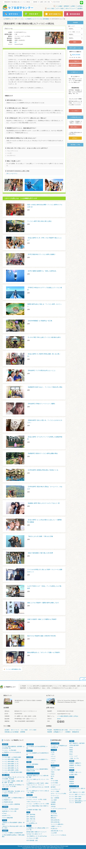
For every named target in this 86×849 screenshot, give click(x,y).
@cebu (59, 718)
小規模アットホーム (56, 826)
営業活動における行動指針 (12, 732)
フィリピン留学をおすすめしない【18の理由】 (37, 787)
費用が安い (54, 817)
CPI (15, 42)
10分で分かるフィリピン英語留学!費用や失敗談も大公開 (37, 769)
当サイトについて (71, 8)
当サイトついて (15, 729)
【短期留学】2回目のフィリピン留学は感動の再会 (42, 453)
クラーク (53, 756)
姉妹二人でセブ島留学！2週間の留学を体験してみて (43, 602)
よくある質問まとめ (31, 823)
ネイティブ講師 (55, 791)
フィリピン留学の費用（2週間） (10, 759)
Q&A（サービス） (31, 821)
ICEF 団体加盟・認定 (32, 840)
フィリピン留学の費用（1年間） (10, 770)
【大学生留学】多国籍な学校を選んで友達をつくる (42, 470)
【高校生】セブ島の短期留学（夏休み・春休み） (13, 823)
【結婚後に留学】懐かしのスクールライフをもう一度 (43, 503)
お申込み (79, 6)
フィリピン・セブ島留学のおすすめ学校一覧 (59, 746)
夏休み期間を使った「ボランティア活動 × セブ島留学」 (44, 652)
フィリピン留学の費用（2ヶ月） (10, 763)
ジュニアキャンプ (55, 789)
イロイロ (53, 760)
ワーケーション (55, 795)
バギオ (52, 754)
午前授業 (53, 802)
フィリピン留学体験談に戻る (13, 669)
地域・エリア (71, 26)
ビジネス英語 (54, 782)
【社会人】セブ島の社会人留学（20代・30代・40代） (13, 827)
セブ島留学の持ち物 (7, 802)
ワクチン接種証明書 (7, 817)
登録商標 (49, 732)
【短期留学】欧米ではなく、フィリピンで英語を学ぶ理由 (44, 387)
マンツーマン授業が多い (57, 824)
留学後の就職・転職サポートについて (36, 831)
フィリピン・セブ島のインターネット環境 (37, 803)
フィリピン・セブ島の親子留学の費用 (12, 772)
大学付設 (53, 806)
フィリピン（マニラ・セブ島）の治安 (36, 799)
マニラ (52, 763)
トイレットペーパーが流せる (58, 835)
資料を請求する (74, 65)
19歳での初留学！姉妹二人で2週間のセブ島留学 (41, 619)
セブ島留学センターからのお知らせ (11, 752)
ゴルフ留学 (54, 800)
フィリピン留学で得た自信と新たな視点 (39, 221)
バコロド (53, 758)
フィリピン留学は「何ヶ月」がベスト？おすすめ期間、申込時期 (13, 777)
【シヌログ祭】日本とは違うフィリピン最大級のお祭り (44, 337)
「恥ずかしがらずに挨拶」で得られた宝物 (40, 536)
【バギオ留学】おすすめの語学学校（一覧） (37, 747)
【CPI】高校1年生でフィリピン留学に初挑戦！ (41, 254)
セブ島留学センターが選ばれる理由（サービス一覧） (37, 828)
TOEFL (53, 774)
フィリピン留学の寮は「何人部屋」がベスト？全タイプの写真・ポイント (13, 792)
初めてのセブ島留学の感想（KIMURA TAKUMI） (42, 636)
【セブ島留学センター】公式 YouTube (36, 836)
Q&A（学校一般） (31, 819)
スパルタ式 (54, 813)
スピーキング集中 (55, 770)
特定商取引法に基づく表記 (61, 729)
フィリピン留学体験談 (32, 764)
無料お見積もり (74, 127)
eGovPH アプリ (6, 815)
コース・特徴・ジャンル (74, 31)
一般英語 (53, 767)
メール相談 (59, 6)
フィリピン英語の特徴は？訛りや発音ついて (37, 806)
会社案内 (79, 8)
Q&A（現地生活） (31, 816)
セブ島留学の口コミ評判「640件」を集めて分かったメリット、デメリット (37, 784)
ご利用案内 (67, 732)
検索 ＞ (75, 42)
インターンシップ (55, 785)
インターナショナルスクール (58, 808)
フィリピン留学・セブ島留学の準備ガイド (13, 797)
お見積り (73, 6)
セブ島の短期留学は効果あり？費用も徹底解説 (13, 835)
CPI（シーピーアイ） (12, 173)
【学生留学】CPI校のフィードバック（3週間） (41, 403)
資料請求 (66, 6)
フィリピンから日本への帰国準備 (11, 804)
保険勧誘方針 (75, 732)
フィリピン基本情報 (31, 797)
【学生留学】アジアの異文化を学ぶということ (41, 370)
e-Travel (4, 813)
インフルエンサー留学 (32, 838)
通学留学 (53, 804)
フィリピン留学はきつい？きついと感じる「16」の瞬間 (37, 791)
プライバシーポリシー (75, 729)
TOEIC (52, 772)
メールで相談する (74, 61)
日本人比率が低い (55, 822)
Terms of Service (60, 846)
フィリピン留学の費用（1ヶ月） (10, 761)
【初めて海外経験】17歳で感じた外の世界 (40, 553)
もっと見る (75, 110)
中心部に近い (54, 828)
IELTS (52, 776)
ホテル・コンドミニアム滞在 (58, 793)
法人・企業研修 (55, 797)
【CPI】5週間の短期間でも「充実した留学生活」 (42, 271)
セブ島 (52, 752)
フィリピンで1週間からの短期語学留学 (12, 832)
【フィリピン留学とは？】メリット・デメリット (37, 780)
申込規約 (49, 729)
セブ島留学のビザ (7, 800)
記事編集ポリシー (58, 732)
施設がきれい (54, 815)
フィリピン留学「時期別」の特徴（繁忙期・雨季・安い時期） (12, 781)
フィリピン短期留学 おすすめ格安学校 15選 (37, 753)
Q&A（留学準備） (31, 814)
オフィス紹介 (60, 8)
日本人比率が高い (55, 820)
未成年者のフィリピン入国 (9, 811)
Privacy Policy (49, 846)
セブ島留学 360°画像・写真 (33, 809)
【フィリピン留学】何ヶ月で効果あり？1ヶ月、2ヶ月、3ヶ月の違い (13, 785)
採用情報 (22, 732)
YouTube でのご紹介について (34, 834)
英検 (52, 778)
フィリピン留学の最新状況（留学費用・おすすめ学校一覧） (13, 747)
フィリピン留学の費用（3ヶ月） (10, 765)
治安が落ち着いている (57, 830)
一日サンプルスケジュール (33, 801)
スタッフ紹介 (51, 8)
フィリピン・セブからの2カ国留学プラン (37, 759)
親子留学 (53, 787)
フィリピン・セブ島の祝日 (9, 750)
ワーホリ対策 (54, 780)
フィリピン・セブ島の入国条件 (10, 809)
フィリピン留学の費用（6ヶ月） (10, 768)
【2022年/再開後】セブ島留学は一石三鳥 (39, 320)
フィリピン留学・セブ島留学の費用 (11, 757)
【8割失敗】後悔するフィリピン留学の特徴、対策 (37, 776)
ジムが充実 (54, 833)
